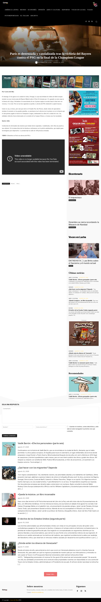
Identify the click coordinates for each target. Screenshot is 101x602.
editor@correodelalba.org (37, 592)
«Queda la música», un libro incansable (80, 300)
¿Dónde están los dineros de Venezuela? (80, 353)
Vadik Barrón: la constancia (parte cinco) (81, 363)
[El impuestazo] (84, 187)
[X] (92, 21)
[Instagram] (89, 21)
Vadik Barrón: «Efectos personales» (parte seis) (83, 279)
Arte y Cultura (73, 277)
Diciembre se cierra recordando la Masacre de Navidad (84, 223)
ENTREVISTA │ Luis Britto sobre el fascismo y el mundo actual (83, 262)
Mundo (70, 266)
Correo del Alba (46, 62)
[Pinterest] (58, 71)
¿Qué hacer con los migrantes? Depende (80, 289)
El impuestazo (75, 197)
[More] (63, 183)
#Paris (18, 183)
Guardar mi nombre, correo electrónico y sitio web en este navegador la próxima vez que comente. (82, 429)
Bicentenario (72, 200)
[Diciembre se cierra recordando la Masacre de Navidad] (84, 212)
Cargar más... (50, 574)
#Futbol (13, 183)
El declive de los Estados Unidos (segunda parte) (83, 310)
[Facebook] (86, 21)
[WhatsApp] (62, 71)
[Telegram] (67, 71)
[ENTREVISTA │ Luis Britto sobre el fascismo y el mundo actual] (84, 250)
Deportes (50, 49)
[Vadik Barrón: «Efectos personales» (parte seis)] (84, 384)
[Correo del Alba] (36, 62)
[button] (96, 21)
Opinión (71, 287)
